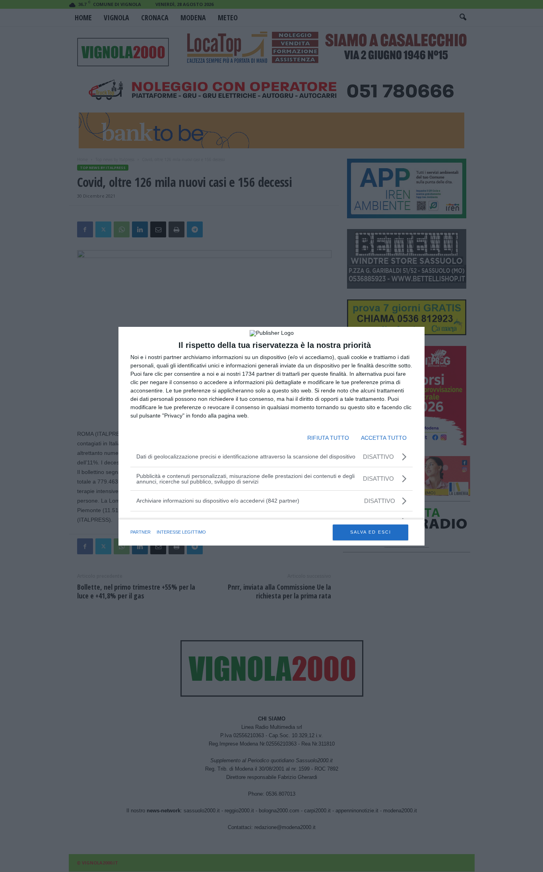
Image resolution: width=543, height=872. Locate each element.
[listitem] (271, 501)
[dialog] (271, 436)
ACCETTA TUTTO (384, 438)
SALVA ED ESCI (370, 532)
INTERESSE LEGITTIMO (181, 532)
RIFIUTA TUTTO (328, 438)
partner (140, 532)
